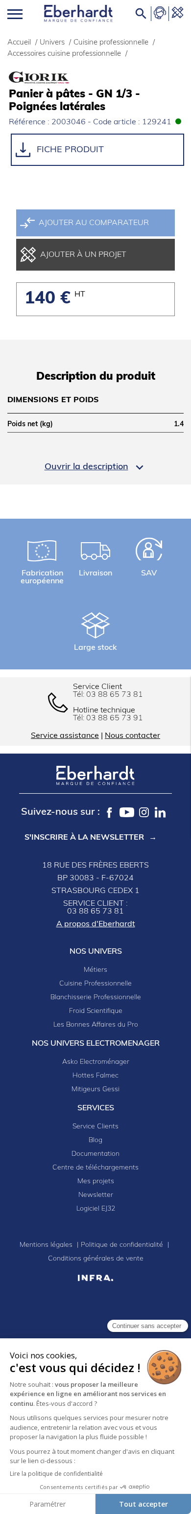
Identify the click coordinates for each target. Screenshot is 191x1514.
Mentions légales (47, 1245)
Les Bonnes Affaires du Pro (95, 1025)
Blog (95, 1140)
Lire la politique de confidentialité (56, 1473)
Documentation (95, 1154)
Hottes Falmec (95, 1075)
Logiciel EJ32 (95, 1209)
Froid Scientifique (95, 1011)
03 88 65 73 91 (114, 718)
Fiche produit (69, 149)
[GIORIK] (58, 77)
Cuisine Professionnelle (95, 983)
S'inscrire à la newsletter (84, 838)
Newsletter (95, 1195)
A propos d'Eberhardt (95, 924)
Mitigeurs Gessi (95, 1089)
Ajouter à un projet (83, 255)
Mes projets (95, 1181)
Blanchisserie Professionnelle (95, 997)
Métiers (95, 970)
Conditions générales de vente (95, 1258)
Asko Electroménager (95, 1062)
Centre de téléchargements (95, 1167)
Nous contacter (132, 736)
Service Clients (95, 1126)
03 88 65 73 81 (114, 695)
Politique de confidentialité (123, 1245)
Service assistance (65, 736)
